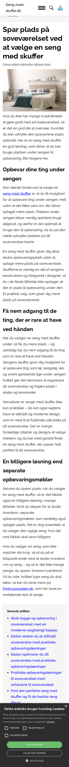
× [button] (65, 706)
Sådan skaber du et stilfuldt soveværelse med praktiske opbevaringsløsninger (33, 642)
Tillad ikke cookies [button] (34, 753)
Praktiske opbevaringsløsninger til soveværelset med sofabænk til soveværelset (36, 678)
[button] (34, 761)
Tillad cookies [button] (34, 745)
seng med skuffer (17, 193)
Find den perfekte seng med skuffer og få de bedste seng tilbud (34, 697)
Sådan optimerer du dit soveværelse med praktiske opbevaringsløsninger (33, 660)
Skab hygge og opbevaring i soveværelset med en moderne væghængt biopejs (34, 624)
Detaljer (51, 722)
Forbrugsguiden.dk (18, 589)
